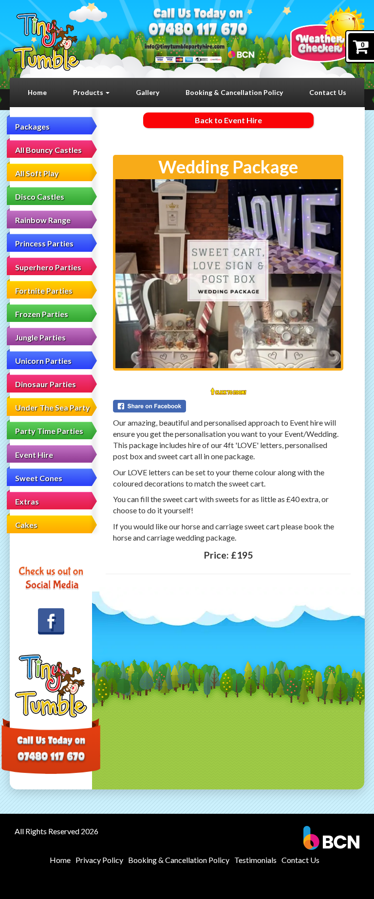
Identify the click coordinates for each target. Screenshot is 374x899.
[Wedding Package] (228, 273)
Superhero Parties (48, 267)
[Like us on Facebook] (51, 621)
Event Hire (34, 454)
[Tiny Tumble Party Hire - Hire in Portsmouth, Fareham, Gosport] (46, 42)
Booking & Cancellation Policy (234, 92)
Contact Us (327, 92)
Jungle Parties (40, 337)
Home (37, 92)
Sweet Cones (38, 478)
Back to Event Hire (228, 120)
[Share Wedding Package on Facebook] (228, 406)
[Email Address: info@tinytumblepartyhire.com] (184, 46)
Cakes (26, 524)
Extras (27, 501)
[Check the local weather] (327, 33)
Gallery (147, 92)
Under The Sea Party (52, 407)
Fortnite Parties (44, 290)
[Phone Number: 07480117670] (198, 30)
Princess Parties (44, 243)
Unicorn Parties (43, 360)
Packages (32, 126)
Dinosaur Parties (45, 384)
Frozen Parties (41, 313)
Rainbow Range (43, 220)
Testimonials (255, 859)
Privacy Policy (99, 859)
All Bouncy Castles (48, 149)
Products (89, 92)
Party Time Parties (49, 430)
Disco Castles (39, 196)
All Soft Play (37, 173)
